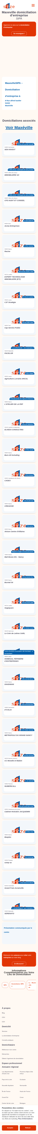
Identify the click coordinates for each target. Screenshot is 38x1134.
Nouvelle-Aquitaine (8, 1085)
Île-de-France (6, 1091)
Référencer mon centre (9, 1049)
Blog (3, 1013)
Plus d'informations (25, 1119)
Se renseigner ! (19, 33)
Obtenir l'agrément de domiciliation (12, 1058)
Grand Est (5, 1097)
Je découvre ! (19, 964)
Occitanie (23, 1079)
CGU (3, 1017)
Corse (21, 1097)
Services (4, 1031)
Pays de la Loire (7, 1079)
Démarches (5, 1054)
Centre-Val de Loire (8, 1103)
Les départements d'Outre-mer (7, 1072)
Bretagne (22, 1103)
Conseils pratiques (7, 1040)
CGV (3, 1021)
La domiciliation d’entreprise (10, 1035)
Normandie (23, 1085)
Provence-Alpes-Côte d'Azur (26, 1072)
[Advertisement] (19, 56)
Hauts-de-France (25, 1091)
